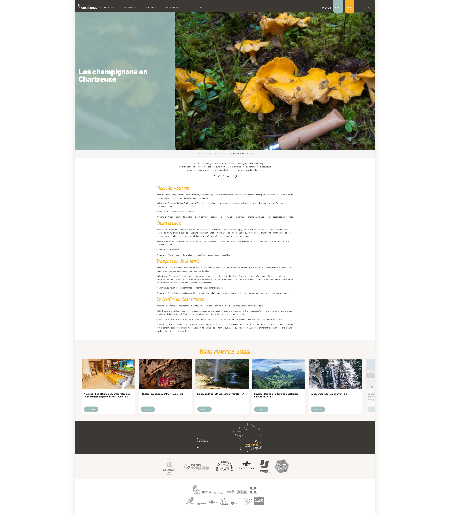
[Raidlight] (247, 466)
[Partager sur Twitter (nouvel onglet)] (219, 176)
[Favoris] (359, 8)
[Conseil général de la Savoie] (253, 490)
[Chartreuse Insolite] (282, 466)
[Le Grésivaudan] (201, 503)
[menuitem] (87, 6)
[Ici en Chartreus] (224, 466)
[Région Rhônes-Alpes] (230, 491)
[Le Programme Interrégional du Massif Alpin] (207, 492)
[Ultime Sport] (265, 466)
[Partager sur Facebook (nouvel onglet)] (214, 176)
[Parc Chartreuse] (196, 489)
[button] (364, 8)
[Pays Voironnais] (213, 502)
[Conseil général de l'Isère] (242, 492)
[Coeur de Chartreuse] (190, 501)
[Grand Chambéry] (259, 500)
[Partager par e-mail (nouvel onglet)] (228, 176)
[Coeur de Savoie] (247, 501)
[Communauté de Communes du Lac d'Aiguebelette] (235, 503)
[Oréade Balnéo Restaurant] (169, 466)
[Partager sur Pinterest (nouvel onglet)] (223, 176)
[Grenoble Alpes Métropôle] (224, 501)
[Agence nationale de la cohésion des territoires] (218, 493)
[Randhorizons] (197, 466)
